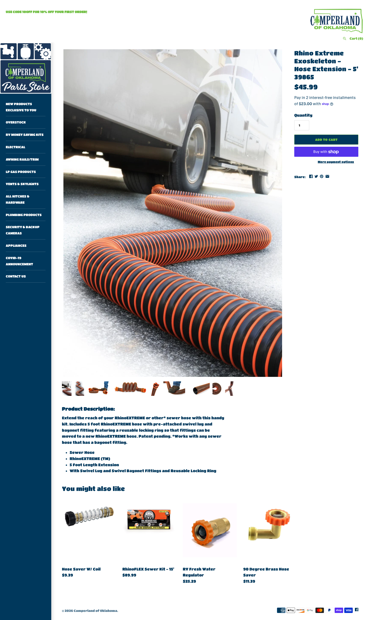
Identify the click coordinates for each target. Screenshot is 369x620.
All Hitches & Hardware (17, 199)
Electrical (15, 147)
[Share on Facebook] (311, 176)
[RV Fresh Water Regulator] (210, 530)
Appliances (16, 245)
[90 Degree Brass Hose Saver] (270, 530)
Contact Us (16, 276)
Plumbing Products (24, 215)
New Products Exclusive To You (21, 107)
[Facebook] (356, 611)
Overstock (16, 122)
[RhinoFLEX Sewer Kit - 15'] (149, 530)
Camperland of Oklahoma (95, 611)
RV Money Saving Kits (25, 134)
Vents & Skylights (22, 184)
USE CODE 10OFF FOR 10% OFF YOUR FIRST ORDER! (46, 12)
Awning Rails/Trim (22, 159)
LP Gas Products (21, 172)
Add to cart (326, 139)
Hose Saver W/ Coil (81, 569)
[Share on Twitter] (316, 176)
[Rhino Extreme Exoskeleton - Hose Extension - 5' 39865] (172, 213)
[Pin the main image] (321, 176)
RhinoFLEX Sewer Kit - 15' (148, 569)
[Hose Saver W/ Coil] (89, 530)
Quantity (303, 115)
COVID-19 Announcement (19, 261)
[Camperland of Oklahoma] (25, 68)
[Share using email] (327, 176)
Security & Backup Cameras (23, 230)
